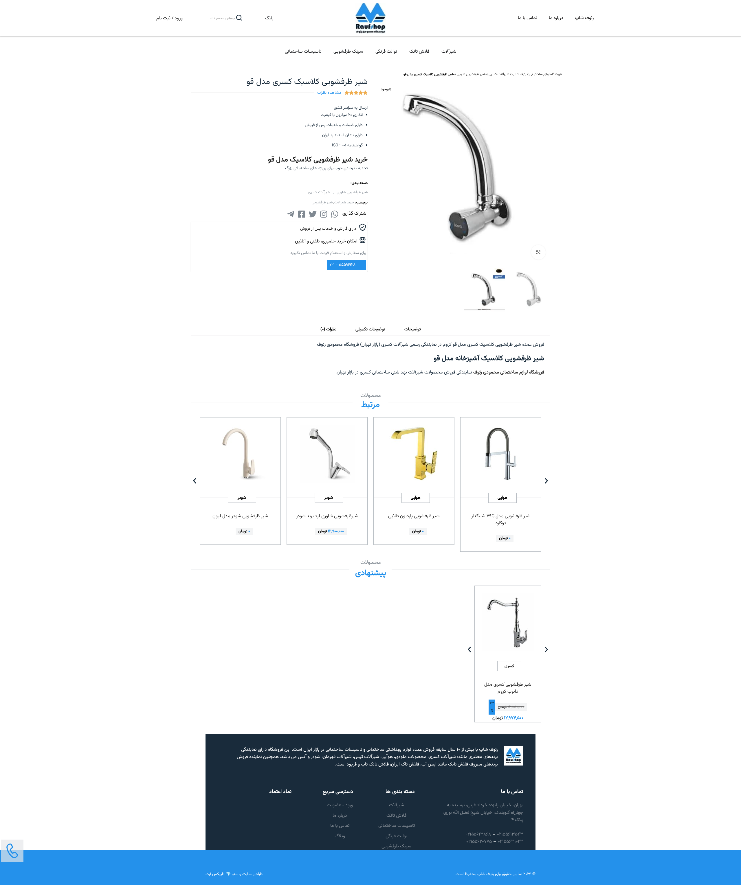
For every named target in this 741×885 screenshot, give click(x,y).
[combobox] (216, 18)
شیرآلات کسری (499, 74)
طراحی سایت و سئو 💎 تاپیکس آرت (234, 874)
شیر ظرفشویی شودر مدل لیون (240, 516)
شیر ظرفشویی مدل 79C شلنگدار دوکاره (501, 520)
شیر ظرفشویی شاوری (471, 74)
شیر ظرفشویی (322, 202)
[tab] (412, 329)
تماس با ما (527, 18)
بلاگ (269, 18)
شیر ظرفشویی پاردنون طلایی (414, 516)
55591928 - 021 (342, 265)
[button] (194, 481)
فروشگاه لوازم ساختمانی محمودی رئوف (508, 372)
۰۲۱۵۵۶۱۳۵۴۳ (510, 834)
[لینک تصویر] (12, 851)
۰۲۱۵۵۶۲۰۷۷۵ (479, 841)
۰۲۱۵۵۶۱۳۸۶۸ (478, 834)
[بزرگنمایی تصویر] (538, 252)
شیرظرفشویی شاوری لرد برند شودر (327, 516)
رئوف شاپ (584, 18)
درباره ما (556, 18)
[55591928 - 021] (360, 264)
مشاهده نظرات (329, 93)
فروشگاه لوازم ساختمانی (545, 74)
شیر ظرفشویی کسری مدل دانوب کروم (507, 688)
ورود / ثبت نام (169, 18)
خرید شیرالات (344, 202)
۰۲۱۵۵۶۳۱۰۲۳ (510, 841)
